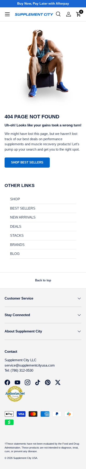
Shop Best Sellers (27, 162)
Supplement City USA (25, 458)
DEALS (15, 226)
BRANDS (17, 245)
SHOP (15, 199)
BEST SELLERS (22, 208)
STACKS (17, 235)
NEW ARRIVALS (23, 217)
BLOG (15, 254)
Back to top (43, 280)
